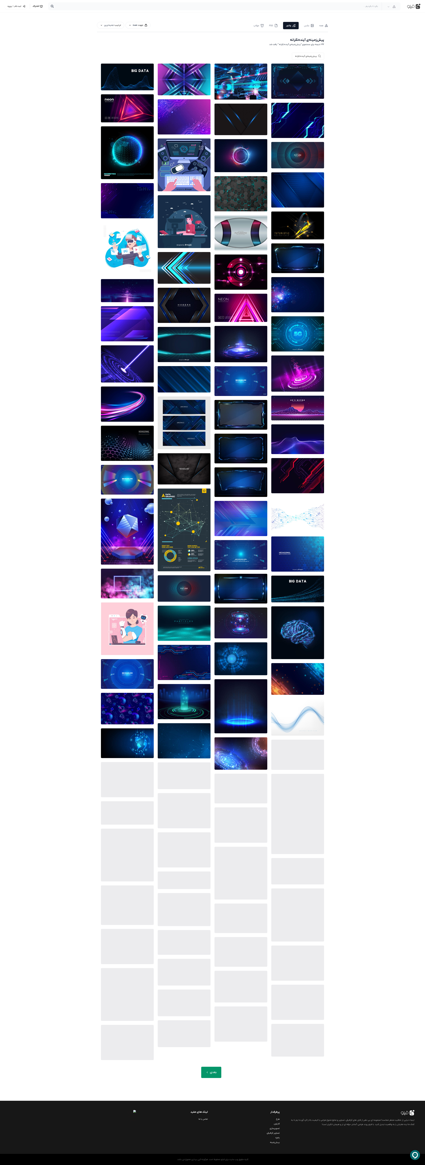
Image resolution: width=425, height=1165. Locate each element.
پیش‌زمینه (275, 1142)
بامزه (277, 1137)
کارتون (277, 1123)
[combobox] (391, 6)
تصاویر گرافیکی (273, 1133)
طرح (278, 1119)
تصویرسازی (275, 1128)
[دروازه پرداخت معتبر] (122, 1116)
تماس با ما (203, 1119)
